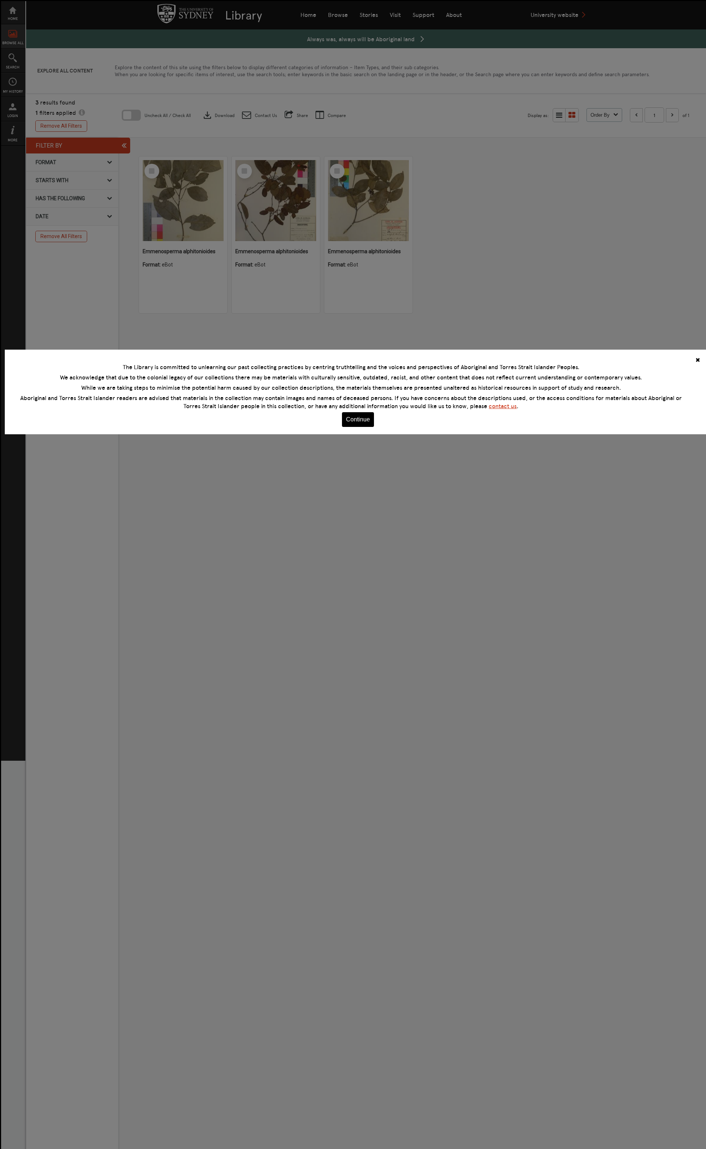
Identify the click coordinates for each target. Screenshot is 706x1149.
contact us (503, 406)
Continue (358, 419)
